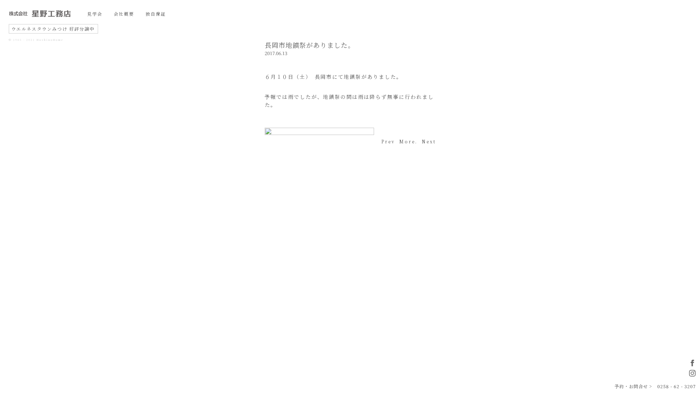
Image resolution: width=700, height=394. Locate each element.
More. (408, 141)
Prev (388, 141)
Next (429, 141)
